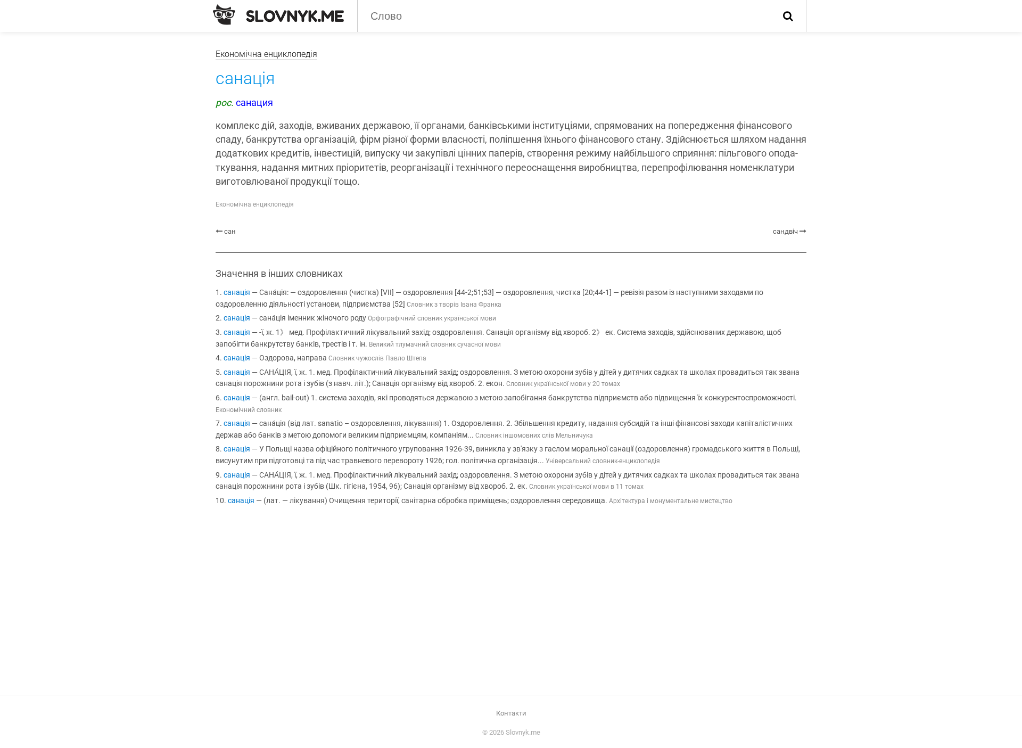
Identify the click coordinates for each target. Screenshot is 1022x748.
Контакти (511, 713)
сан (230, 231)
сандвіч (785, 231)
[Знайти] (788, 16)
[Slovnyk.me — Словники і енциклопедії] (278, 15)
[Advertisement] (511, 602)
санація (237, 292)
